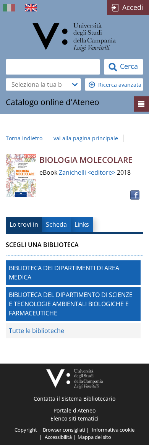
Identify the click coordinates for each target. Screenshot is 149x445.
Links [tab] (81, 224)
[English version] (32, 7)
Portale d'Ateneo (74, 410)
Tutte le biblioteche (36, 330)
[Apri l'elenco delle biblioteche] (75, 84)
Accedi (132, 7)
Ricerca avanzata (119, 84)
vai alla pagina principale (85, 138)
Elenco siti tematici (74, 418)
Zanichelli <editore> (88, 172)
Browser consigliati (64, 429)
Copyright (26, 429)
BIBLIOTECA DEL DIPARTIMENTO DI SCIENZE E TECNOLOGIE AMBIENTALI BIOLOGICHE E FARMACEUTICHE (71, 304)
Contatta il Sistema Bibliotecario (74, 398)
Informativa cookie (113, 429)
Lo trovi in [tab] (24, 224)
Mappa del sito (94, 437)
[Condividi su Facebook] (134, 195)
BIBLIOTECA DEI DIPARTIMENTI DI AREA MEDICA (64, 272)
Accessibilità (58, 437)
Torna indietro (24, 138)
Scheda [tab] (56, 224)
